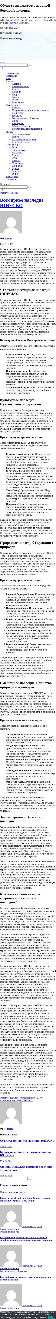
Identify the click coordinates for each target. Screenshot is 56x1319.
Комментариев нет (9, 1229)
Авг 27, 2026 (35, 1226)
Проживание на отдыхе (24, 139)
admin (25, 1226)
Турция (15, 168)
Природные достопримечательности (30, 110)
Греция (15, 97)
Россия (15, 99)
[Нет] (54, 1318)
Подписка (5, 184)
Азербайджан (19, 150)
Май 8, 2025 (6, 1146)
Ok (50, 1317)
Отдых (9, 131)
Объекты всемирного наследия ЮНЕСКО (21, 1097)
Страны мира (13, 144)
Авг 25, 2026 (35, 1305)
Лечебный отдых (20, 142)
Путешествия (13, 105)
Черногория (18, 102)
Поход (15, 121)
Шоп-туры (17, 113)
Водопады (17, 115)
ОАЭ (14, 158)
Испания (16, 91)
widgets (12, 22)
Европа (9, 81)
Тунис (15, 174)
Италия (15, 89)
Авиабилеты (12, 73)
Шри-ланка (17, 166)
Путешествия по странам (13, 1192)
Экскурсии (11, 179)
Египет (15, 155)
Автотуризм (12, 176)
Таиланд (16, 171)
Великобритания (20, 86)
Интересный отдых (11, 33)
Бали (14, 147)
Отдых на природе (21, 134)
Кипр (14, 94)
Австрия (16, 84)
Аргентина (17, 152)
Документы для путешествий (27, 129)
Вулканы (16, 107)
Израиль (16, 160)
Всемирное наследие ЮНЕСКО (21, 202)
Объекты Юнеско (21, 126)
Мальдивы (17, 163)
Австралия (11, 76)
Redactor (7, 238)
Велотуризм (18, 123)
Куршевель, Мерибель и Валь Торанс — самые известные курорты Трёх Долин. (25, 1199)
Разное (15, 136)
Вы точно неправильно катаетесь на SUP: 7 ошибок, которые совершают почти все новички (26, 1238)
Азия (8, 78)
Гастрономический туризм (25, 118)
